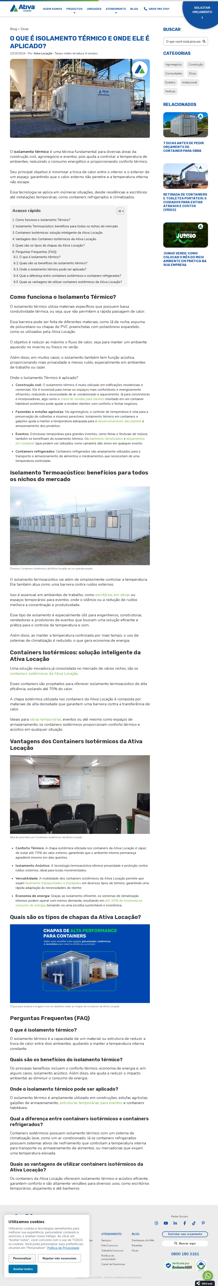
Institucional (189, 82)
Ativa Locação (43, 53)
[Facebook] (184, 1223)
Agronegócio (173, 65)
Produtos (74, 8)
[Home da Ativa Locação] (23, 8)
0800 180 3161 (185, 1254)
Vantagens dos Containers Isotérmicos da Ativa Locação (56, 239)
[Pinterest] (203, 1223)
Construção (196, 65)
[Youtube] (166, 1223)
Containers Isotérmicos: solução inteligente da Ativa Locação (59, 233)
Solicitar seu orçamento (185, 1234)
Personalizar (22, 1258)
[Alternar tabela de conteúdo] (118, 211)
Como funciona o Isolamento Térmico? (43, 220)
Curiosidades (173, 73)
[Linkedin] (175, 1223)
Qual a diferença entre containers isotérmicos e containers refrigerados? (70, 276)
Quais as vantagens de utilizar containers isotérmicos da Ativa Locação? (71, 282)
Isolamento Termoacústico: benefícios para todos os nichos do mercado (67, 226)
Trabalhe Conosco (112, 1250)
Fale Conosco (109, 1245)
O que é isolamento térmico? (40, 257)
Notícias (170, 91)
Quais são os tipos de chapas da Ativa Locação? (50, 245)
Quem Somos (52, 8)
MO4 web (207, 1283)
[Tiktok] (194, 1223)
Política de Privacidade (63, 1248)
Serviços (106, 1240)
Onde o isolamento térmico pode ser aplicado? (53, 269)
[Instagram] (156, 1223)
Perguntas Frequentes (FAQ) (36, 252)
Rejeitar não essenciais (59, 1258)
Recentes (137, 1245)
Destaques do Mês (143, 1240)
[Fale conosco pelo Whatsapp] (208, 1276)
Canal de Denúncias (113, 1264)
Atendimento (116, 8)
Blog (134, 8)
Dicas (25, 29)
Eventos (170, 82)
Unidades (94, 8)
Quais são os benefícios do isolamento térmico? (53, 263)
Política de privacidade (108, 1257)
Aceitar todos (23, 1269)
